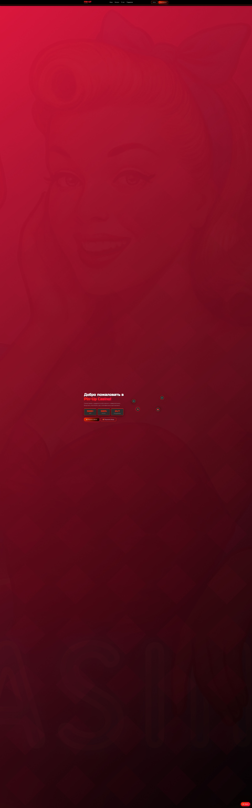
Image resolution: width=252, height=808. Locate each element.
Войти (154, 2)
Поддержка (130, 2)
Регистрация (163, 2)
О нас (122, 2)
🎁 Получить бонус (108, 419)
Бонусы (117, 2)
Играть (246, 804)
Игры (111, 2)
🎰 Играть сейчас (91, 419)
